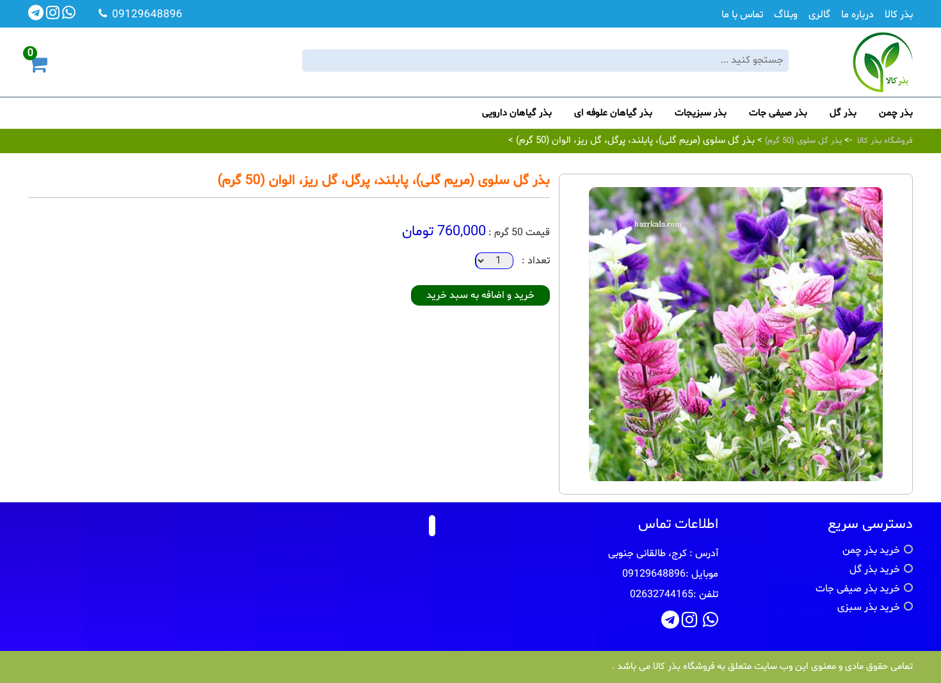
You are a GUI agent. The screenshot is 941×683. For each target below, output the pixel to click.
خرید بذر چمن (871, 550)
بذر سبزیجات (701, 113)
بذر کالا (899, 15)
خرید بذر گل (874, 570)
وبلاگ (786, 15)
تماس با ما (742, 15)
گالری (819, 15)
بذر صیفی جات (778, 113)
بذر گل (843, 113)
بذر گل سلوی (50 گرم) (802, 141)
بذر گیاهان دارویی (517, 113)
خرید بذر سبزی (868, 607)
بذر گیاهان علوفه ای (613, 113)
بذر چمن (896, 113)
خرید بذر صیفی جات (858, 589)
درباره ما (857, 15)
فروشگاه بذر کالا (885, 141)
